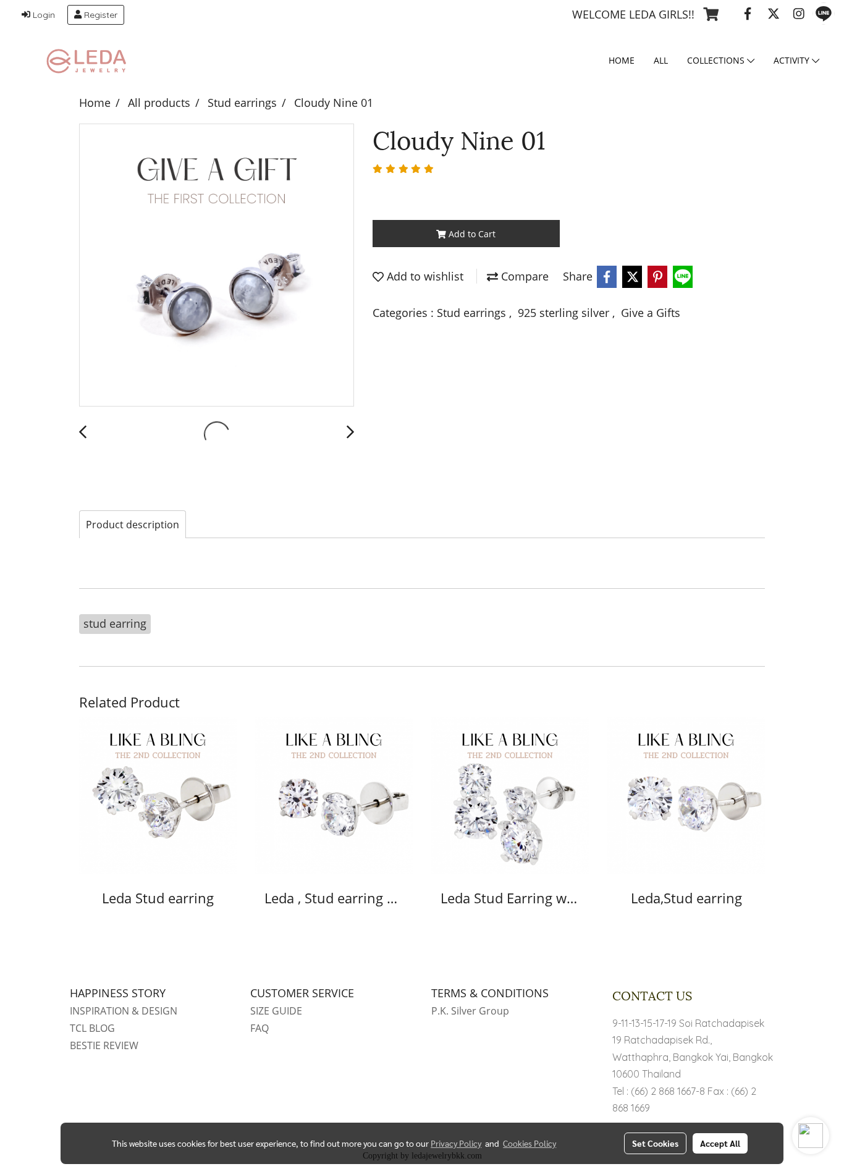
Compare (523, 276)
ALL (661, 60)
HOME (622, 60)
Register (99, 14)
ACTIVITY (793, 60)
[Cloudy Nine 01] (216, 265)
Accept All (720, 1143)
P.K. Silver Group (470, 1011)
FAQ (259, 1028)
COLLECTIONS (717, 60)
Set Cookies (655, 1143)
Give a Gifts (650, 312)
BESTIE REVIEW (104, 1045)
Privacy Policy (456, 1143)
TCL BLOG (92, 1028)
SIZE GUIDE (276, 1011)
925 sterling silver (565, 312)
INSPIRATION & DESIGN (123, 1011)
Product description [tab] (132, 524)
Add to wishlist (423, 276)
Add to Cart (471, 234)
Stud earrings (473, 312)
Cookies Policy (529, 1143)
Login (42, 14)
